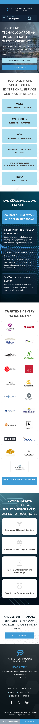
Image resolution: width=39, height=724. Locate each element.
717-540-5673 (21, 678)
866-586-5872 (21, 674)
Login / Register (13, 19)
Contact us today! (18, 635)
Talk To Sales (19, 67)
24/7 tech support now (19, 61)
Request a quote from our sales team (19, 480)
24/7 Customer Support (10, 721)
